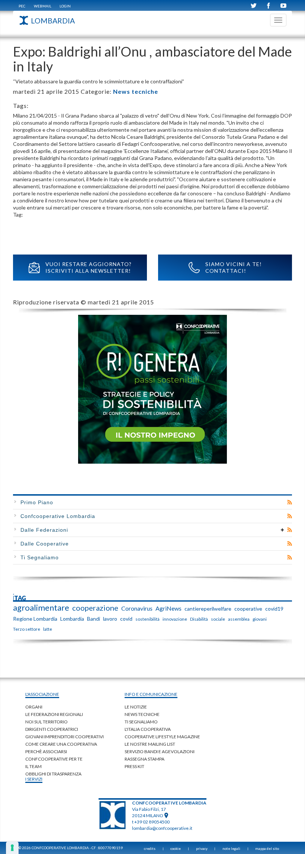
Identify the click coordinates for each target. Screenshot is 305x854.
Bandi (93, 618)
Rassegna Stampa (144, 759)
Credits (149, 848)
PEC (22, 6)
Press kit (134, 766)
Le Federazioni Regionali (54, 714)
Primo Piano (36, 502)
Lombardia (72, 618)
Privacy (202, 848)
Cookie (175, 848)
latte (47, 629)
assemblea (239, 619)
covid (126, 618)
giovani (260, 619)
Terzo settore (26, 629)
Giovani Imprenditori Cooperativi (64, 736)
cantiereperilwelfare (207, 608)
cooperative (248, 608)
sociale (218, 619)
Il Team (33, 766)
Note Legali (231, 848)
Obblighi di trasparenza (53, 774)
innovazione (175, 619)
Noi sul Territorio (46, 722)
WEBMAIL (42, 6)
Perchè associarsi (46, 751)
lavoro (110, 618)
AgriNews (168, 608)
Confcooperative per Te (54, 759)
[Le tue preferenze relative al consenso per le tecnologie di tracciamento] (12, 847)
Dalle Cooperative (44, 544)
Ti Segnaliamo (39, 557)
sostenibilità (147, 619)
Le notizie (136, 707)
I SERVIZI (33, 779)
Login (65, 6)
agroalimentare (41, 608)
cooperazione (95, 608)
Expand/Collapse (282, 530)
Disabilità (199, 619)
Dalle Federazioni (44, 530)
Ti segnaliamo (141, 722)
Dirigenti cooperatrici (51, 729)
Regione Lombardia (35, 618)
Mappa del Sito (267, 848)
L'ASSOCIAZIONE (42, 694)
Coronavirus (136, 608)
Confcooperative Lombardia (57, 516)
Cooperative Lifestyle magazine (162, 736)
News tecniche (135, 91)
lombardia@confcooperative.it (162, 828)
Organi (33, 707)
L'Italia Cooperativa (148, 729)
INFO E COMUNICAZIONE (151, 694)
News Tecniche (142, 714)
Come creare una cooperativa (61, 744)
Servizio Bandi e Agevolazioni (160, 751)
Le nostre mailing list (150, 744)
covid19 (274, 608)
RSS (289, 502)
